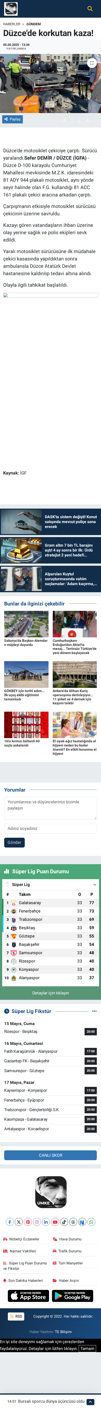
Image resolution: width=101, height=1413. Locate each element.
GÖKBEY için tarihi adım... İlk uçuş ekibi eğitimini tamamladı (24, 695)
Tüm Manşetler (70, 1263)
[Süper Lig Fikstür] (94, 1011)
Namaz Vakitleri (23, 1251)
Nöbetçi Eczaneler (24, 1239)
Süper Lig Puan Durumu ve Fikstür (25, 1266)
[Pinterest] (28, 1222)
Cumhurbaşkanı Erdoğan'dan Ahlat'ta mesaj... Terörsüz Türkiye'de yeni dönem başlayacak (75, 647)
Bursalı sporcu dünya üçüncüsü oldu (51, 1401)
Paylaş (15, 119)
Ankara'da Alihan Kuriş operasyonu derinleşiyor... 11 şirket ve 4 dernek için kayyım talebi (73, 697)
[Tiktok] (64, 1222)
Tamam (87, 1348)
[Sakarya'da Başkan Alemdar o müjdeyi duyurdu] (26, 623)
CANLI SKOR (50, 1155)
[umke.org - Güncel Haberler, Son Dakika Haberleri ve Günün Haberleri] (11, 8)
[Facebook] (10, 1222)
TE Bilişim (63, 1332)
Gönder (14, 842)
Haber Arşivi (69, 1280)
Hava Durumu (70, 1239)
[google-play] (72, 1296)
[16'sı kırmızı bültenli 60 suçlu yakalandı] (26, 724)
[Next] (82, 1222)
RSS (18, 1316)
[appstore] (29, 1296)
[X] (19, 1222)
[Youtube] (55, 1222)
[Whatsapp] (91, 1222)
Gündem (33, 24)
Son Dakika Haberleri (25, 1280)
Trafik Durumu (69, 1251)
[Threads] (73, 1222)
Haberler (11, 24)
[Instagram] (37, 1222)
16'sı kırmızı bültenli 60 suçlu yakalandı (22, 743)
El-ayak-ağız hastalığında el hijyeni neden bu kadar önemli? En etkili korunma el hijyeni (75, 747)
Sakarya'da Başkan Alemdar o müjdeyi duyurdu (26, 643)
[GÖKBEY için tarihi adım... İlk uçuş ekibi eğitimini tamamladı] (26, 674)
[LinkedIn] (46, 1222)
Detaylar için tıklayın (50, 992)
